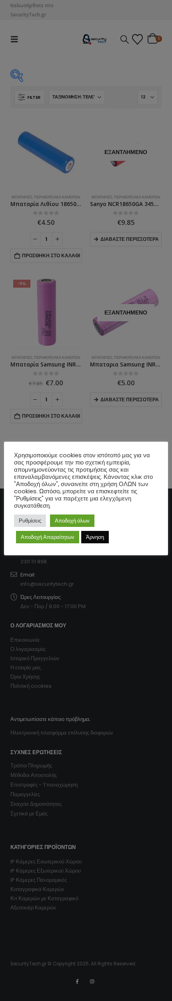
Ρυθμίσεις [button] (30, 521)
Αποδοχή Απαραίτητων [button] (47, 537)
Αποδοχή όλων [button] (72, 521)
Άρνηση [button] (95, 537)
